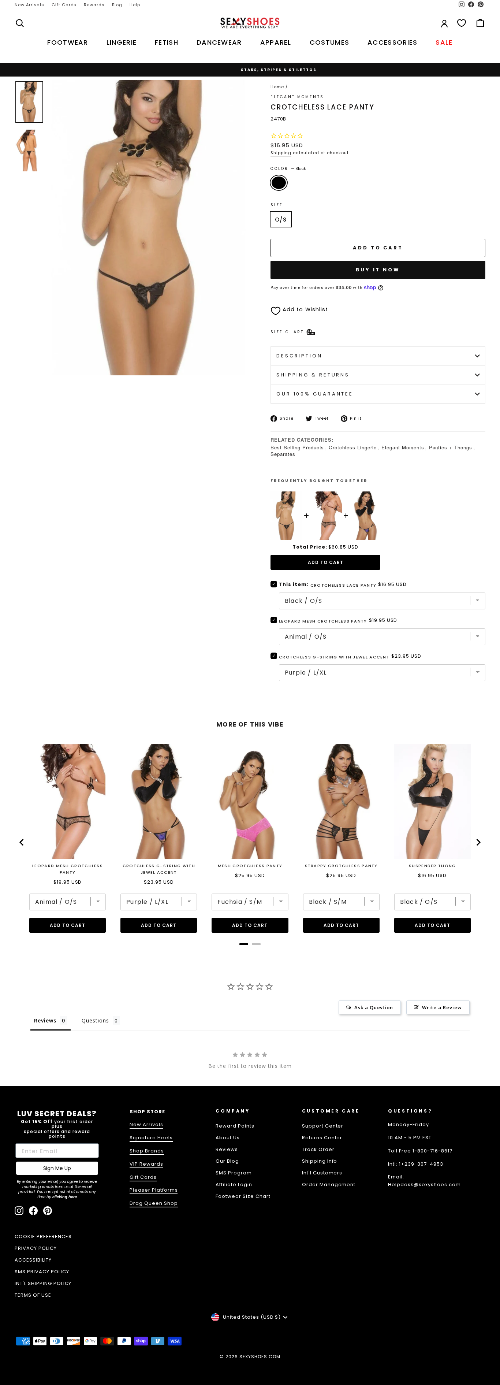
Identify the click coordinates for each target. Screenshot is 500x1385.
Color (288, 168)
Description (299, 355)
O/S (281, 219)
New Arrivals (29, 5)
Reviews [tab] (45, 1020)
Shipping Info (319, 1161)
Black (278, 182)
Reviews (227, 1149)
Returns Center (322, 1137)
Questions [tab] (95, 1020)
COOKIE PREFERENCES (43, 1236)
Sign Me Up (57, 1168)
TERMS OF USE (33, 1295)
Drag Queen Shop (154, 1203)
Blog (117, 5)
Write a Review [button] (442, 1007)
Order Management (329, 1184)
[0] (462, 23)
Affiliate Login (234, 1184)
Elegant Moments (402, 447)
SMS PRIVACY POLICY (42, 1271)
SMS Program (234, 1172)
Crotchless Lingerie (353, 447)
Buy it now (378, 269)
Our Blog (227, 1161)
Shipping (280, 153)
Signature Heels (151, 1137)
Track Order (318, 1149)
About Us (228, 1137)
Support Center (323, 1125)
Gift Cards (64, 5)
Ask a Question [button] (373, 1007)
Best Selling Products (297, 447)
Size (276, 205)
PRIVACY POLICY (36, 1248)
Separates (282, 453)
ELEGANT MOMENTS (297, 97)
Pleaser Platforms (154, 1190)
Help (135, 5)
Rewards (94, 5)
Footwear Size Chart (243, 1196)
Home (277, 87)
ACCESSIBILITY (33, 1259)
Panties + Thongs (451, 447)
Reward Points (235, 1125)
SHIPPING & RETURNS (313, 374)
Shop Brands (147, 1150)
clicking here (64, 1197)
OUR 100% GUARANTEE (314, 393)
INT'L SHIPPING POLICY (43, 1283)
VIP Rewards (146, 1164)
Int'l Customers (322, 1172)
